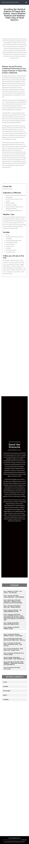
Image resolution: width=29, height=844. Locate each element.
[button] (14, 592)
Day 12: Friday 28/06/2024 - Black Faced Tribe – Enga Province (13, 649)
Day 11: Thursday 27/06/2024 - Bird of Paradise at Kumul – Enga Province (13, 644)
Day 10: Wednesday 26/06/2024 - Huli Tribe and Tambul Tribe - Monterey (14, 639)
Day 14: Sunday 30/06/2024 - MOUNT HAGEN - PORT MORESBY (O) (14, 658)
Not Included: (6, 690)
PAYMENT (6, 699)
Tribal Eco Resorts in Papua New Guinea (10, 2)
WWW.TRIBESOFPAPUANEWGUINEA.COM (12, 840)
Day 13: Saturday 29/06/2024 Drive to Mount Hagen (14, 653)
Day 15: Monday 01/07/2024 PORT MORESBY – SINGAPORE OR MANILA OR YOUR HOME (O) (14, 663)
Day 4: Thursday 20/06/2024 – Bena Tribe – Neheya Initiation (12, 606)
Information (4, 815)
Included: (5, 686)
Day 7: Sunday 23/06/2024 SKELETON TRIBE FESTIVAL (11, 623)
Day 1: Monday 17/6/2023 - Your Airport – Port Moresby (13, 592)
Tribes (2, 812)
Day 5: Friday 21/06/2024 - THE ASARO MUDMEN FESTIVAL (12, 610)
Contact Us (4, 820)
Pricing (5, 682)
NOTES (5, 695)
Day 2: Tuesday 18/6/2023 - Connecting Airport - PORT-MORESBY (14, 596)
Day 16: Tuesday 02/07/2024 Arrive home (12, 668)
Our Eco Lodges (4, 808)
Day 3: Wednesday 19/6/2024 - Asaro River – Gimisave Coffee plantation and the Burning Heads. (13, 601)
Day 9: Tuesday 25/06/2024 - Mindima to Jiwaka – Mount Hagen (13, 635)
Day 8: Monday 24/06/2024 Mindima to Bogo (11, 627)
